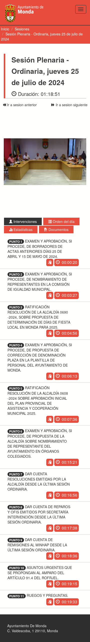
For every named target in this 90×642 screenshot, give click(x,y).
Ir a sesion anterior (21, 104)
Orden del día (63, 221)
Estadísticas (22, 229)
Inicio (5, 28)
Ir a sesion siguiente (71, 104)
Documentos (58, 229)
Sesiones (22, 28)
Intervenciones (24, 221)
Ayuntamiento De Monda (26, 625)
